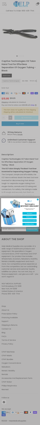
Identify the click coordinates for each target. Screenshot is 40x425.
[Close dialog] (38, 199)
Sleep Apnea (29, 213)
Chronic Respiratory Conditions (29, 220)
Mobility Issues (29, 216)
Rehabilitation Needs (29, 224)
